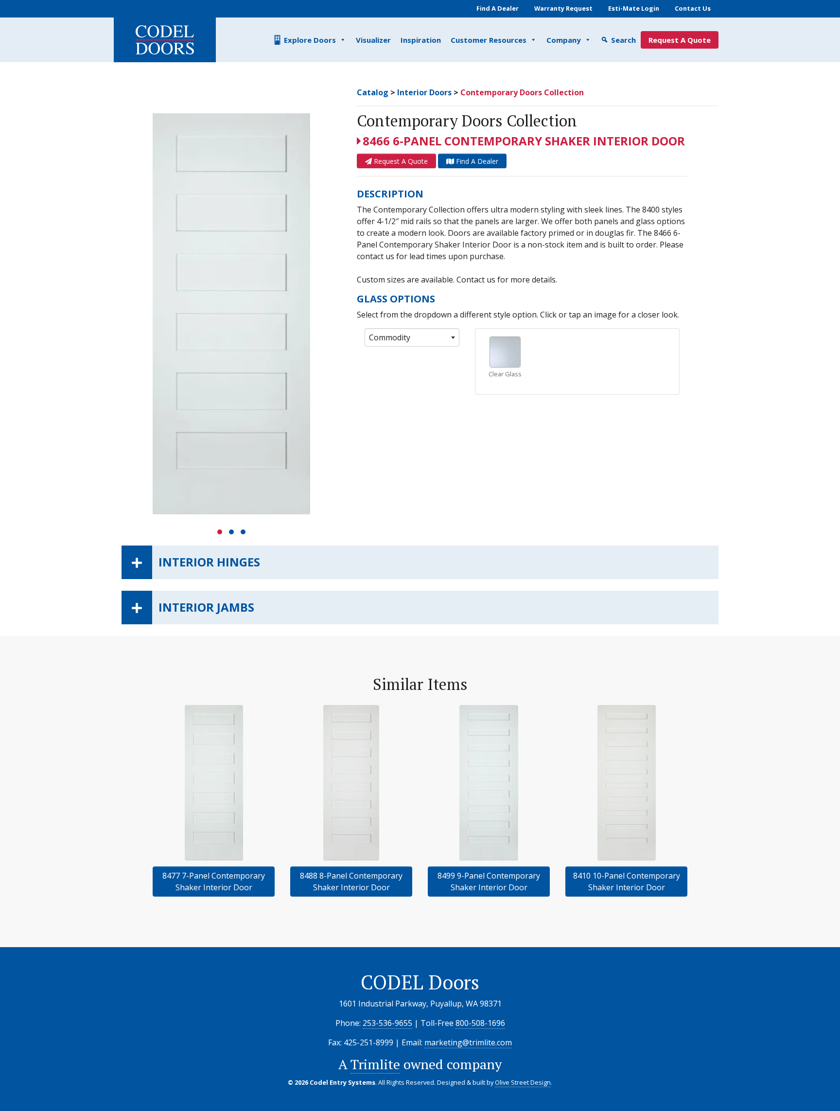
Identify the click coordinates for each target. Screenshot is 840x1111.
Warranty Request (563, 8)
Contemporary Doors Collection (522, 92)
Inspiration (421, 40)
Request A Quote (679, 40)
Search (623, 40)
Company (563, 40)
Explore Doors (310, 40)
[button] (220, 532)
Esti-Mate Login (633, 8)
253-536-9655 (387, 1023)
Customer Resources (488, 40)
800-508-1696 (480, 1023)
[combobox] (412, 337)
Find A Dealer (497, 8)
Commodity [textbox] (389, 337)
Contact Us (693, 8)
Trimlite (375, 1064)
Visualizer (373, 40)
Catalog (372, 92)
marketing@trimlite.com (468, 1042)
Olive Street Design (523, 1082)
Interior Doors (424, 92)
